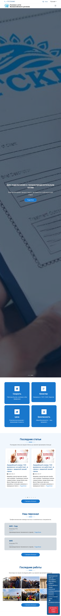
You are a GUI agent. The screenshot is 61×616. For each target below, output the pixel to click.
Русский (53, 1)
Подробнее (30, 198)
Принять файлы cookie (54, 609)
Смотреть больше (31, 501)
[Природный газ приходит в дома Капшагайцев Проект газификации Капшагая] (12, 582)
